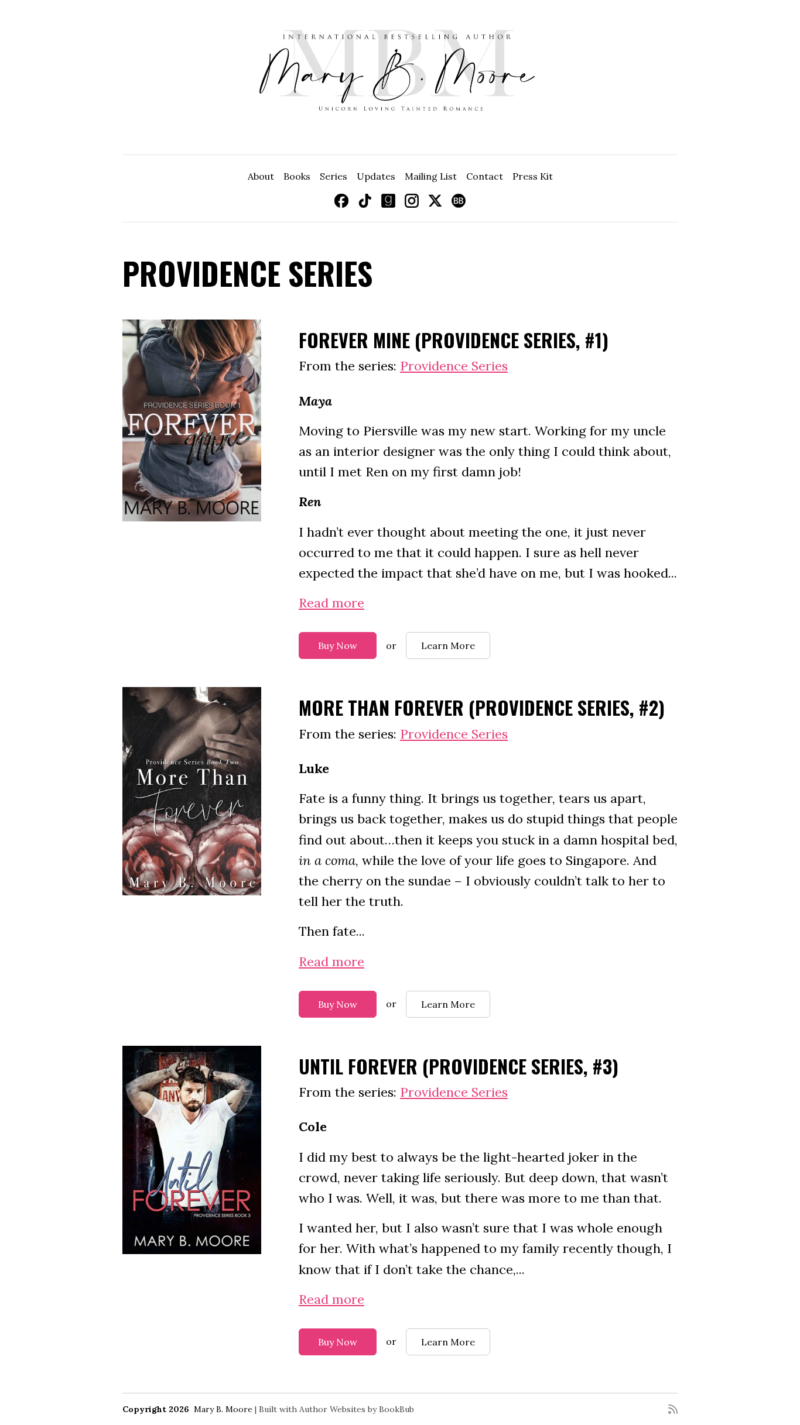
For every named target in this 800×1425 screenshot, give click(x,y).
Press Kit (532, 176)
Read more (331, 603)
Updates (376, 176)
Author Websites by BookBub (356, 1409)
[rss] (673, 1409)
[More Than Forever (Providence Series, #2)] (191, 791)
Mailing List (431, 176)
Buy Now (337, 645)
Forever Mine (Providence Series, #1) (453, 339)
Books (296, 176)
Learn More (448, 645)
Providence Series (454, 366)
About (261, 176)
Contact (484, 176)
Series (333, 176)
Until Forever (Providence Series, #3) (458, 1066)
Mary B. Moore (223, 1409)
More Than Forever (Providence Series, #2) (482, 707)
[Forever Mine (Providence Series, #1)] (191, 420)
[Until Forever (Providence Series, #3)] (191, 1150)
